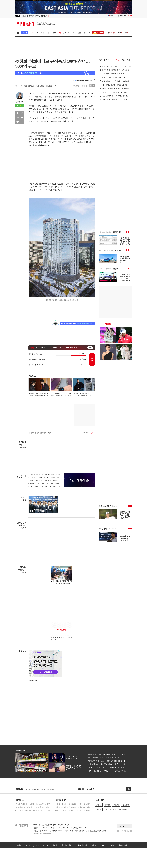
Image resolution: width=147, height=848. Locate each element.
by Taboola (23, 447)
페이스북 (17, 113)
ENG (111, 16)
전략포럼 (107, 805)
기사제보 (111, 845)
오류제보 (102, 845)
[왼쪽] (54, 497)
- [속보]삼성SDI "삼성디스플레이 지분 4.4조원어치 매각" (32, 804)
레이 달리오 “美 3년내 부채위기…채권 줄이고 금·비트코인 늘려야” (110, 771)
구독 (117, 16)
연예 (128, 60)
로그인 (130, 16)
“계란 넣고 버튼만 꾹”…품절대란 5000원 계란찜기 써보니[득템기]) (49, 474)
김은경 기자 (19, 102)
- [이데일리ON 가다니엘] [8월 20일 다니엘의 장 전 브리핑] (72, 807)
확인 (128, 789)
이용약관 (54, 845)
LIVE (17, 16)
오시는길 (36, 845)
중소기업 (66, 33)
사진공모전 (125, 805)
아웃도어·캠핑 (76, 33)
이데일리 (35, 23)
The (127, 33)
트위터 (22, 113)
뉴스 (117, 60)
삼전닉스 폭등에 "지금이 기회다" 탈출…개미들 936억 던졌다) (48, 483)
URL (22, 122)
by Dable (23, 528)
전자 (42, 33)
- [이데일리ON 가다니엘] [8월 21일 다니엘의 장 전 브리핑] (72, 804)
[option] (56, 16)
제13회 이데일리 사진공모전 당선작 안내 (38, 789)
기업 (37, 33)
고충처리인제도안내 (82, 845)
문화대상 (99, 805)
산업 (59, 33)
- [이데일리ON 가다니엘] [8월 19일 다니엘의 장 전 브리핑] (72, 810)
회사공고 (28, 845)
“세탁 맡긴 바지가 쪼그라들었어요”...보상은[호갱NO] (105, 761)
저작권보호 (94, 845)
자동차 (48, 33)
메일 (17, 117)
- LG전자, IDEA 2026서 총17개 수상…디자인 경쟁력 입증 (32, 810)
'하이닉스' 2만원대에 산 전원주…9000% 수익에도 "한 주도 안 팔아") (50, 477)
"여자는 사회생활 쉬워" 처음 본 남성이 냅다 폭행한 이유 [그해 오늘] (110, 767)
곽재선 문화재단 (124, 809)
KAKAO (17, 122)
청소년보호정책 (66, 845)
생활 (54, 33)
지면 (121, 16)
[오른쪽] (56, 497)
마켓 (120, 33)
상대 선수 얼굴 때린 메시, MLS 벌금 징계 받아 (103, 757)
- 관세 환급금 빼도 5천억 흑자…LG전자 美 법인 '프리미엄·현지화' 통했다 (33, 807)
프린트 (22, 117)
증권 (123, 60)
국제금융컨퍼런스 (110, 809)
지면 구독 (92, 433)
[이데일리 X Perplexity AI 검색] (55, 73)
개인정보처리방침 (122, 845)
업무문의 (45, 845)
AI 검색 (24, 33)
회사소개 (19, 845)
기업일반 (86, 33)
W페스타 (116, 805)
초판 (125, 16)
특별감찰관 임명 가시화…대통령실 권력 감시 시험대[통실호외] (109, 754)
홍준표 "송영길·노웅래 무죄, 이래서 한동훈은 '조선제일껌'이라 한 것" (111, 764)
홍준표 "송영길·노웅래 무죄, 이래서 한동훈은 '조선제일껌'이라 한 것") (50, 486)
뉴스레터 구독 (84, 433)
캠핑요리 (99, 809)
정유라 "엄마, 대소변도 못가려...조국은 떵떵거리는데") (46, 480)
